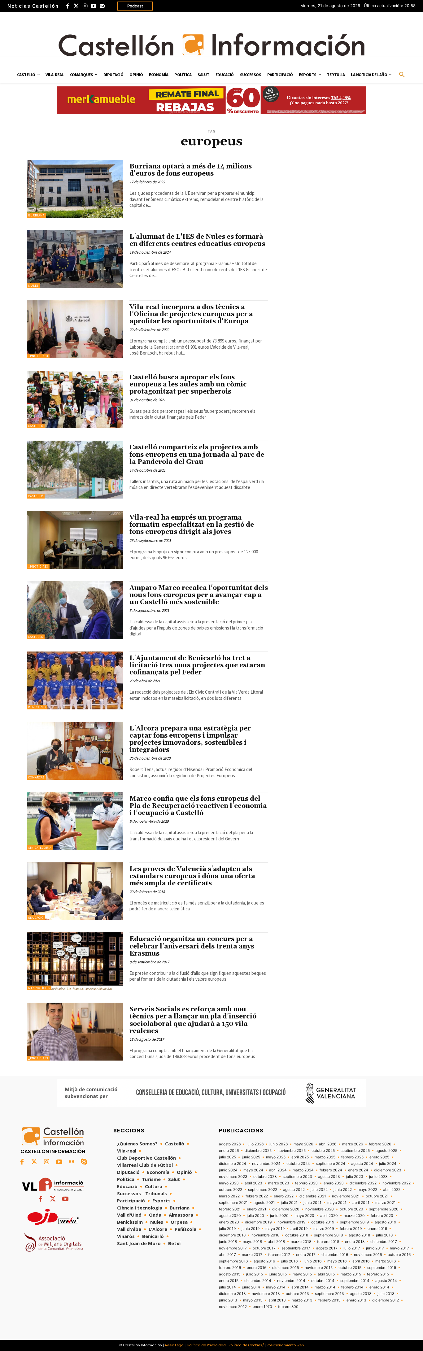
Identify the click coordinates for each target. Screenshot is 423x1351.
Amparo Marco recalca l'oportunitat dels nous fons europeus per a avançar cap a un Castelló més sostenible (198, 595)
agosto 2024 (362, 1164)
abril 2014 (300, 1287)
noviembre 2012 (233, 1307)
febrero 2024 (331, 1170)
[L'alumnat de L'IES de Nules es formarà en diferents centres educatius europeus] (75, 259)
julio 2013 (386, 1294)
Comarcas (36, 777)
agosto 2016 (264, 1261)
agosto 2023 (329, 1177)
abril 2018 (276, 1242)
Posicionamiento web (285, 1345)
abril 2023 (253, 1183)
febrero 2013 (329, 1300)
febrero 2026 (380, 1144)
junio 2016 (312, 1261)
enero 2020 (229, 1222)
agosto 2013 (361, 1294)
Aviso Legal (175, 1345)
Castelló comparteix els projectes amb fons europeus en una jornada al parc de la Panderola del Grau (196, 454)
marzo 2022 (229, 1196)
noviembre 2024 (266, 1164)
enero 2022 (284, 1196)
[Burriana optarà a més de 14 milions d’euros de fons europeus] (75, 189)
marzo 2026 (352, 1144)
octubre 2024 (298, 1164)
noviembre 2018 (265, 1235)
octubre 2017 (264, 1248)
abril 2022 (391, 1190)
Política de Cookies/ (246, 1345)
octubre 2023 (265, 1177)
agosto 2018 (359, 1235)
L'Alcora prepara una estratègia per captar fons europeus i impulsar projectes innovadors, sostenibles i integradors (190, 739)
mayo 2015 (302, 1274)
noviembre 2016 (368, 1255)
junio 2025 (251, 1157)
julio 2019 (227, 1229)
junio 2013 (228, 1300)
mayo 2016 (337, 1261)
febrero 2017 (279, 1255)
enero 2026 (229, 1151)
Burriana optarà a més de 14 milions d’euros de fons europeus (190, 170)
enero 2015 (228, 1281)
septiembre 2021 (233, 1203)
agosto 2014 (386, 1281)
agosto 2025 (386, 1151)
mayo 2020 (304, 1216)
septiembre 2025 (355, 1151)
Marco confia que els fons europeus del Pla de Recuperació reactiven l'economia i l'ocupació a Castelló (198, 806)
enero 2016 (256, 1268)
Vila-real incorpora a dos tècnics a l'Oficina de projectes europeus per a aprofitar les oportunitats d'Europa (191, 314)
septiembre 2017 (295, 1248)
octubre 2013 (297, 1294)
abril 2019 (298, 1229)
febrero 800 (288, 1307)
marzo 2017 (252, 1255)
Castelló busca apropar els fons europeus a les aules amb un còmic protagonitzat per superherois (188, 384)
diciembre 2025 (258, 1151)
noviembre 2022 (396, 1183)
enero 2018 (354, 1242)
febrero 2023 (306, 1183)
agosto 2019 (385, 1222)
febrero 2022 (257, 1196)
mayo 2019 (275, 1229)
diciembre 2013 (232, 1294)
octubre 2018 (296, 1235)
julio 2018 (384, 1235)
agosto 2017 (327, 1248)
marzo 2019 (323, 1229)
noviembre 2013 (266, 1294)
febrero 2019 (351, 1229)
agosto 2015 (229, 1274)
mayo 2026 (303, 1144)
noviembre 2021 (346, 1196)
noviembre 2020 (319, 1209)
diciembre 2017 (383, 1242)
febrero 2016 (230, 1268)
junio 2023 (378, 1177)
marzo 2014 (325, 1287)
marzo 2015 (351, 1274)
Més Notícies (39, 988)
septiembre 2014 (354, 1281)
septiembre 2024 (330, 1164)
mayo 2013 (253, 1300)
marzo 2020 (354, 1216)
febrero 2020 (382, 1216)
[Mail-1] (102, 6)
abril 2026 (327, 1144)
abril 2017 (227, 1255)
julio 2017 (351, 1248)
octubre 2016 (399, 1255)
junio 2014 (251, 1287)
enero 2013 (356, 1300)
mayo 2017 (399, 1248)
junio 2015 (278, 1274)
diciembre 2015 (285, 1268)
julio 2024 (387, 1164)
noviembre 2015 (319, 1268)
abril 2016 (360, 1261)
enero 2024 (358, 1170)
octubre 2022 (230, 1190)
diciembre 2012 (385, 1300)
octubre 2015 (349, 1268)
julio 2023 (354, 1177)
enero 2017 (306, 1255)
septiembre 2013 (329, 1294)
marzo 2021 (385, 1203)
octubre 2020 (351, 1209)
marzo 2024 (303, 1170)
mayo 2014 (276, 1287)
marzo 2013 (302, 1300)
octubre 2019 (322, 1222)
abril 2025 (300, 1157)
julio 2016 (289, 1261)
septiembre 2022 (262, 1190)
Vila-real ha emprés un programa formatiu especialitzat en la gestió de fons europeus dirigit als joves (191, 525)
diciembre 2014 (257, 1281)
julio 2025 (227, 1157)
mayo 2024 (253, 1170)
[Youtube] (93, 6)
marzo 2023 (278, 1183)
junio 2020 (279, 1216)
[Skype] (84, 1162)
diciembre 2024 (232, 1164)
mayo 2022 (367, 1190)
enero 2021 (256, 1209)
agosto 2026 (230, 1144)
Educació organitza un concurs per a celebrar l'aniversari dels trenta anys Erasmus (191, 946)
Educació (36, 918)
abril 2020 (329, 1216)
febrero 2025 (352, 1157)
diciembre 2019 (258, 1222)
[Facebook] (67, 6)
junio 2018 (228, 1242)
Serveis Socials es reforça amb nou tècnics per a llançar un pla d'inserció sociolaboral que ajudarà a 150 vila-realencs (192, 1020)
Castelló (35, 426)
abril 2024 (278, 1170)
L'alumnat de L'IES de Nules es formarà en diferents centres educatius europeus (197, 240)
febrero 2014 (352, 1287)
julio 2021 (289, 1203)
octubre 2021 (377, 1196)
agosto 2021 (264, 1203)
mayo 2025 (276, 1157)
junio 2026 (278, 1144)
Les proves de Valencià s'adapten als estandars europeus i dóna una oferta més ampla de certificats (192, 876)
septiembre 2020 (384, 1209)
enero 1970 (262, 1307)
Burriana (36, 215)
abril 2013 (277, 1300)
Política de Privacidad (206, 1345)
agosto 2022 (294, 1190)
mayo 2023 (229, 1183)
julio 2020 (255, 1216)
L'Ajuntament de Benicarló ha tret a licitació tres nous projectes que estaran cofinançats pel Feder (197, 665)
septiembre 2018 (328, 1235)
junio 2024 (228, 1170)
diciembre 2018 (232, 1235)
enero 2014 (379, 1287)
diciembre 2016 (334, 1255)
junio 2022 (343, 1190)
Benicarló (37, 707)
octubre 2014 (322, 1281)
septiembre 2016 (233, 1261)
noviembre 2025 (291, 1151)
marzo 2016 (385, 1261)
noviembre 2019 (291, 1222)
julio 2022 (319, 1190)
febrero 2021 (230, 1209)
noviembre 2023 (233, 1177)
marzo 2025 (325, 1157)
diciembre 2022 (363, 1183)
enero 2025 (379, 1157)
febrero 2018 (328, 1242)
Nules (33, 286)
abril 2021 (360, 1203)
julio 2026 (255, 1144)
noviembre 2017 (233, 1248)
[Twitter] (76, 6)
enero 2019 (377, 1229)
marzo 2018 (301, 1242)
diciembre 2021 (312, 1196)
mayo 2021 (337, 1203)
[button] (402, 75)
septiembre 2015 (381, 1268)
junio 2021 (312, 1203)
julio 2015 (254, 1274)
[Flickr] (71, 1162)
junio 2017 (375, 1248)
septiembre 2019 (354, 1222)
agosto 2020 (230, 1216)
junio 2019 (250, 1229)
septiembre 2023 (297, 1177)
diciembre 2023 (387, 1170)
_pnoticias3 (38, 356)
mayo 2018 (252, 1242)
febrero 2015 (378, 1274)
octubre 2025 (323, 1151)
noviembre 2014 (291, 1281)
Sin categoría (39, 848)
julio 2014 (227, 1287)
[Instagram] (85, 6)
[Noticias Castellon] (211, 44)
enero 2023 (334, 1183)
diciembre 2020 (285, 1209)
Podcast (135, 5)
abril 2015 (326, 1274)
